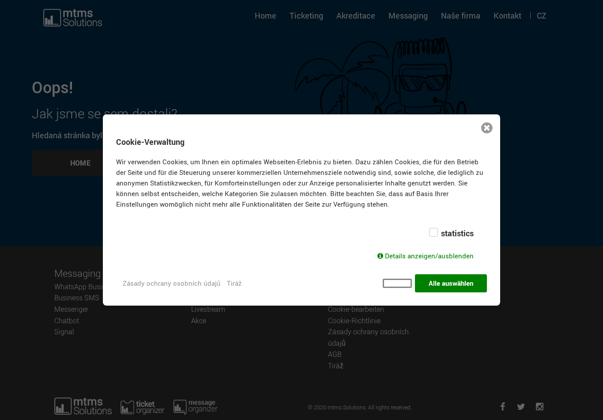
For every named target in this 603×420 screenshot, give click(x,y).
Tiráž (234, 283)
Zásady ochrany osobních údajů (171, 283)
